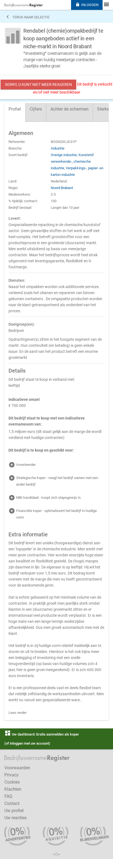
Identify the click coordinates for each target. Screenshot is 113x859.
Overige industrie (64, 155)
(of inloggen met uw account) (27, 743)
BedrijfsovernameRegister (23, 5)
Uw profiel (14, 810)
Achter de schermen (69, 109)
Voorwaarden (17, 767)
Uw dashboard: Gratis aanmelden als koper (41, 734)
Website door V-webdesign (56, 854)
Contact (11, 803)
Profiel (15, 109)
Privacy (11, 775)
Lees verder (18, 713)
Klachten (12, 789)
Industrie (57, 148)
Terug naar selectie (26, 16)
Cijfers (36, 109)
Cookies (12, 782)
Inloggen (86, 4)
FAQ (8, 796)
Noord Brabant (62, 188)
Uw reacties (15, 817)
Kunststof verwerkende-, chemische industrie (72, 161)
